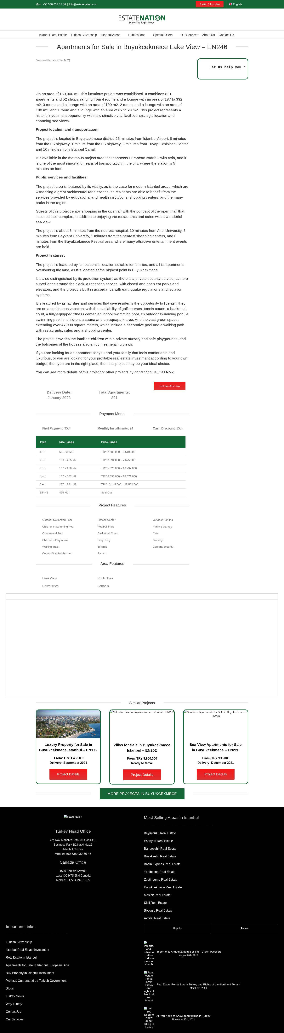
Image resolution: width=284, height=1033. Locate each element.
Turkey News (15, 996)
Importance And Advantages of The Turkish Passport (188, 951)
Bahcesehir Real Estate (160, 848)
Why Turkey (14, 1004)
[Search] (239, 34)
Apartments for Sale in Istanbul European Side (37, 965)
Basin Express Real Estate (162, 864)
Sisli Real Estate (155, 902)
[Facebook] (61, 894)
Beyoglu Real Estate (158, 910)
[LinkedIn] (79, 894)
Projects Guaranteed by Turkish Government (36, 980)
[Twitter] (85, 894)
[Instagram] (67, 894)
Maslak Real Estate (157, 895)
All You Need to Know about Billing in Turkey (183, 1015)
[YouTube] (73, 894)
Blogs (10, 988)
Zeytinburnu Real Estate (160, 879)
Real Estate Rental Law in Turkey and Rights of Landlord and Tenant (198, 984)
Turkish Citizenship (19, 942)
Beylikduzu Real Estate (160, 833)
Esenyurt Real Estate (158, 841)
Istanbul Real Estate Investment (27, 949)
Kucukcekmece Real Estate (163, 887)
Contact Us (13, 1011)
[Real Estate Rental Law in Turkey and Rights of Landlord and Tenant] (149, 986)
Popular (177, 928)
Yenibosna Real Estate (159, 871)
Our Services (15, 1019)
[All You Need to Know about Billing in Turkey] (149, 1018)
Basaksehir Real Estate (160, 856)
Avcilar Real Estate (157, 918)
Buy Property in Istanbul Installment (30, 973)
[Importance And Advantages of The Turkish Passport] (149, 953)
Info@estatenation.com (83, 4)
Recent (245, 928)
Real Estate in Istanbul (21, 957)
